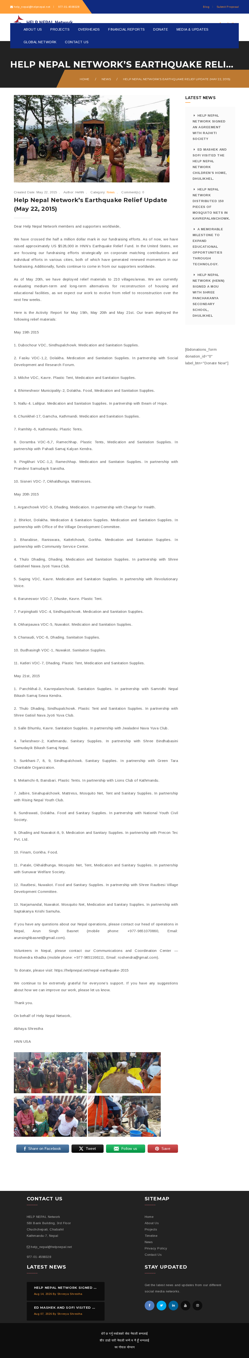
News (106, 79)
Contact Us (77, 42)
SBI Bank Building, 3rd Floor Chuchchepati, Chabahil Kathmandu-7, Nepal (49, 1229)
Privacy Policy (156, 1248)
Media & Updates (193, 29)
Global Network (40, 42)
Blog (206, 6)
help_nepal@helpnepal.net (32, 6)
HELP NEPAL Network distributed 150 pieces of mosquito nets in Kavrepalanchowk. (210, 204)
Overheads (89, 29)
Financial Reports (126, 29)
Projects (60, 29)
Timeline (151, 1236)
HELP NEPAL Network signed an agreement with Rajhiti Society (209, 127)
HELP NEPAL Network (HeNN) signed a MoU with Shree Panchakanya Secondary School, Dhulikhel (209, 295)
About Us (33, 29)
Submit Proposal (228, 6)
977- (68, 6)
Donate (160, 29)
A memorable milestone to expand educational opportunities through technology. (208, 246)
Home (84, 79)
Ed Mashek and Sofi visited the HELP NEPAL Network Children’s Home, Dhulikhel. (210, 164)
